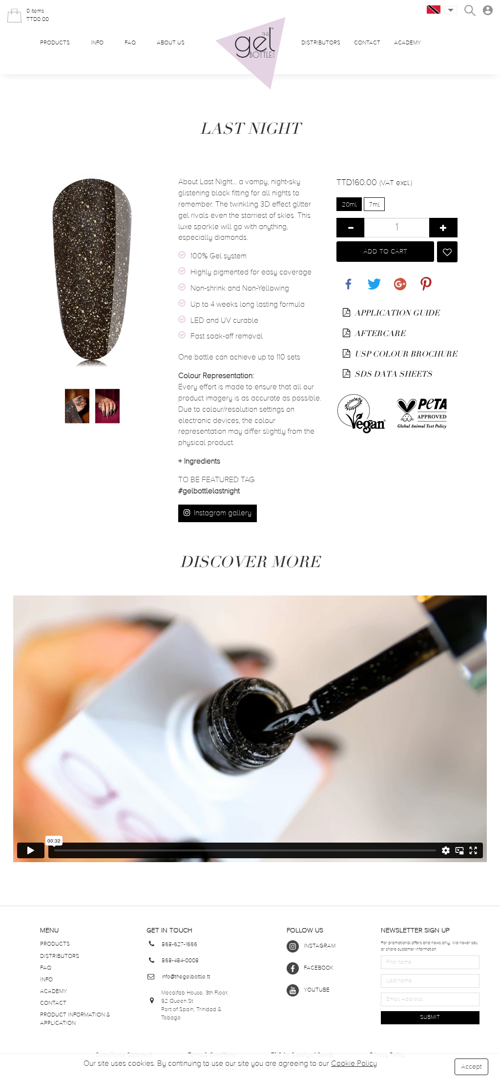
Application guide (396, 313)
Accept (471, 1066)
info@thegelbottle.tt (186, 977)
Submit (430, 1017)
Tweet (372, 278)
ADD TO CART (385, 251)
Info (97, 43)
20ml (349, 204)
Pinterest (424, 278)
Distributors (320, 43)
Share (346, 278)
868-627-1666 (179, 945)
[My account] (488, 10)
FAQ (130, 43)
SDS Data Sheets (392, 374)
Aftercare (379, 334)
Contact (367, 43)
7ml (374, 204)
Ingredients (199, 462)
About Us (171, 43)
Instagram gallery (221, 513)
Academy (407, 43)
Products (55, 43)
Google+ (398, 278)
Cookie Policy (354, 1064)
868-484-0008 (180, 961)
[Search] (470, 10)
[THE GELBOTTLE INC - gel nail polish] (250, 53)
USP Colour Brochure (405, 354)
